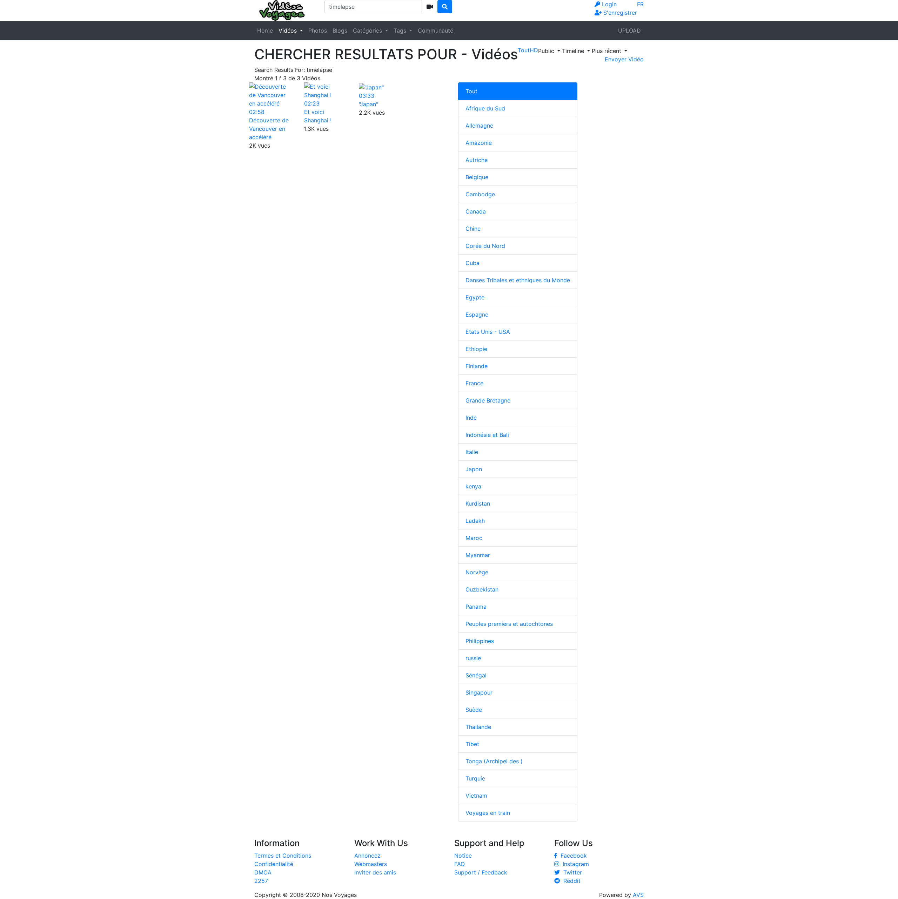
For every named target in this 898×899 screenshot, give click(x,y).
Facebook (572, 855)
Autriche (476, 159)
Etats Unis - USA (487, 331)
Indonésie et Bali (487, 434)
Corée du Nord (485, 245)
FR (640, 4)
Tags (401, 30)
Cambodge (480, 194)
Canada (475, 211)
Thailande (478, 726)
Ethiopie (476, 348)
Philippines (479, 640)
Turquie (475, 778)
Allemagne (479, 125)
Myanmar (477, 555)
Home (265, 30)
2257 (261, 880)
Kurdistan (477, 503)
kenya (473, 486)
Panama (476, 606)
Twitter (571, 872)
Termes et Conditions (282, 855)
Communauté (435, 30)
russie (473, 658)
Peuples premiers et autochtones (509, 623)
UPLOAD (629, 30)
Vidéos (289, 30)
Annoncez (367, 855)
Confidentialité (273, 863)
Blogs (340, 30)
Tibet (472, 744)
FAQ (459, 863)
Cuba (472, 262)
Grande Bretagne (487, 400)
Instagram (574, 863)
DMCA (263, 872)
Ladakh (475, 520)
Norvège (476, 572)
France (474, 383)
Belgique (476, 177)
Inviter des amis (375, 872)
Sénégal (476, 675)
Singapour (478, 692)
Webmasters (370, 863)
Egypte (474, 297)
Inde (471, 417)
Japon (473, 469)
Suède (473, 709)
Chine (473, 228)
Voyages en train (487, 812)
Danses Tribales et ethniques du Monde (517, 280)
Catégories (368, 30)
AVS (638, 894)
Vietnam (476, 795)
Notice (463, 855)
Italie (471, 451)
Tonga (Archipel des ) (494, 761)
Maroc (473, 537)
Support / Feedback (480, 872)
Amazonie (478, 142)
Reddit (570, 880)
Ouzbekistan (481, 589)
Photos (317, 30)
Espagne (476, 314)
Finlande (476, 366)
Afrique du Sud (485, 108)
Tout (471, 91)
